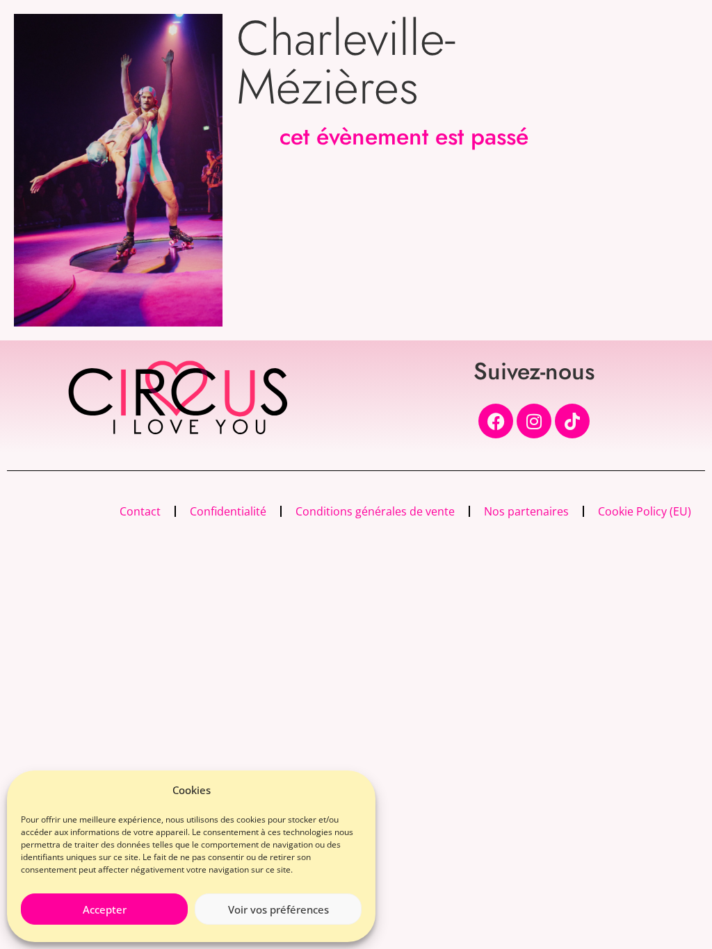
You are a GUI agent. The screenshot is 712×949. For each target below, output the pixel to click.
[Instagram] (534, 421)
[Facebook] (495, 421)
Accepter (105, 909)
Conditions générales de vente (375, 511)
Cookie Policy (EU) (644, 511)
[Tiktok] (572, 421)
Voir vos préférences (278, 909)
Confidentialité (228, 511)
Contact (140, 511)
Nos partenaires (526, 511)
